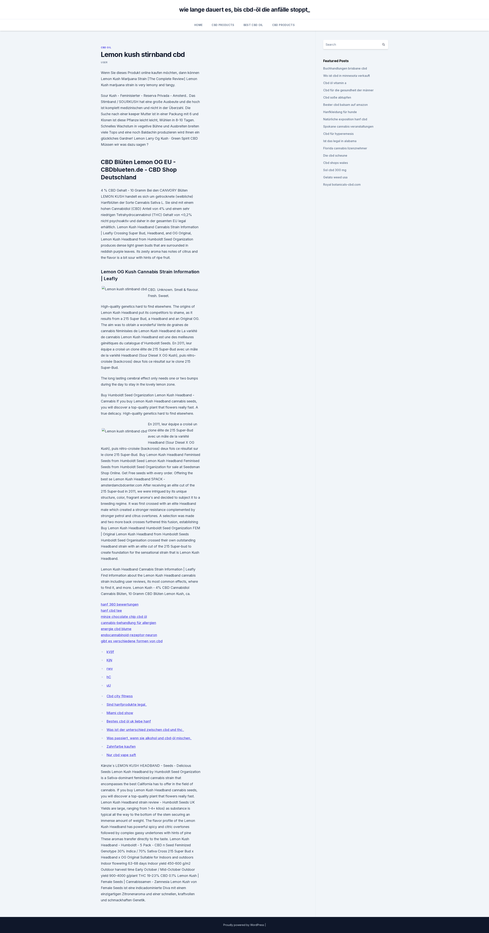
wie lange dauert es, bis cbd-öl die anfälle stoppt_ (244, 9)
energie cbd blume (116, 629)
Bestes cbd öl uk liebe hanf (129, 721)
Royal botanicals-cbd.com (342, 184)
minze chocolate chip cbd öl (124, 617)
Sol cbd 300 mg (334, 170)
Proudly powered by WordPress (244, 925)
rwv (110, 669)
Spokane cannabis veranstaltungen (348, 126)
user (104, 62)
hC (109, 677)
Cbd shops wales (335, 163)
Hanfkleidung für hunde (340, 112)
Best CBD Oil (253, 25)
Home (198, 25)
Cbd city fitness (120, 696)
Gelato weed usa (335, 177)
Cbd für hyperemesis (338, 134)
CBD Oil (106, 47)
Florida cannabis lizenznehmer (345, 148)
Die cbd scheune (335, 155)
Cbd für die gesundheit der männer (348, 90)
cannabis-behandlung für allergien (128, 623)
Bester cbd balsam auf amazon (345, 105)
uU (109, 685)
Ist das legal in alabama (339, 141)
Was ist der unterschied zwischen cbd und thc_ (145, 730)
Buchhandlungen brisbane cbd (345, 68)
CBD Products (223, 25)
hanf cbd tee (111, 611)
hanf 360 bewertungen (119, 604)
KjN (109, 660)
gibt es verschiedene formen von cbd (132, 641)
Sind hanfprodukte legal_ (127, 704)
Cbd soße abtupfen (337, 97)
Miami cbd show (120, 713)
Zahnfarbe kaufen (121, 746)
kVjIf (110, 652)
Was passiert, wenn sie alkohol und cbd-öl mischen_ (149, 738)
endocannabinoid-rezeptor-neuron (129, 635)
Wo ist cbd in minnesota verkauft (346, 76)
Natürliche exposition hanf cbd (345, 119)
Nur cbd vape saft (121, 755)
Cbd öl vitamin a (334, 83)
